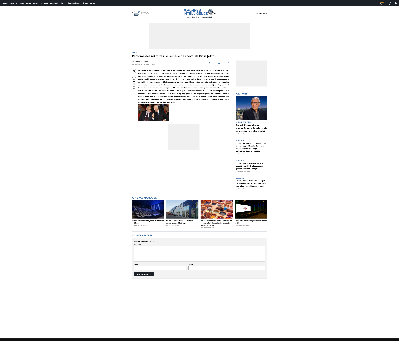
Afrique (85, 3)
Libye (63, 3)
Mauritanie (54, 3)
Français (259, 13)
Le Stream (44, 3)
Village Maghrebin (73, 3)
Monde (92, 3)
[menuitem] (4, 3)
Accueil (4, 3)
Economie (13, 3)
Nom (136, 264)
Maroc (28, 3)
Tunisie (35, 3)
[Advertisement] (184, 137)
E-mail (191, 264)
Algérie (21, 3)
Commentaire (139, 244)
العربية (265, 13)
